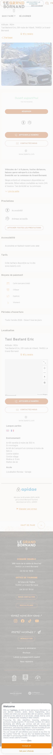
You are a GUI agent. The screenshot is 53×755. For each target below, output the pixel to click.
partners (14, 710)
